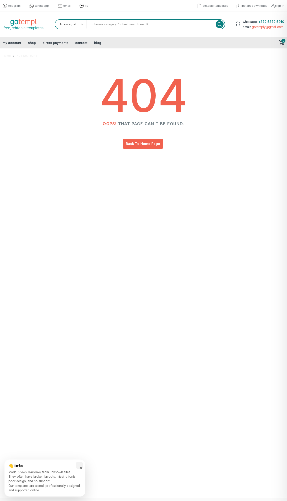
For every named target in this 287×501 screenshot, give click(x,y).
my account (12, 43)
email (67, 5)
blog (97, 43)
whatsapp (42, 5)
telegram (14, 5)
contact (81, 43)
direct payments (55, 43)
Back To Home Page (143, 144)
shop (32, 43)
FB (86, 5)
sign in (279, 5)
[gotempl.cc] (23, 24)
